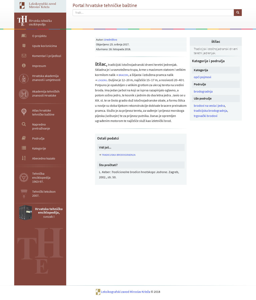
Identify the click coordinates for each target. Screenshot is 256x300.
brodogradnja (203, 91)
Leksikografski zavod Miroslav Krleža (126, 292)
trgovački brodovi (205, 116)
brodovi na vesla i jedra (209, 106)
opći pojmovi (202, 77)
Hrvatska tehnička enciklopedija (40, 22)
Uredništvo (110, 39)
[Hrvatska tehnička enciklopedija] (20, 25)
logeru (102, 80)
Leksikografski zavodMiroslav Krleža (42, 5)
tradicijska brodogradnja (210, 111)
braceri (123, 75)
